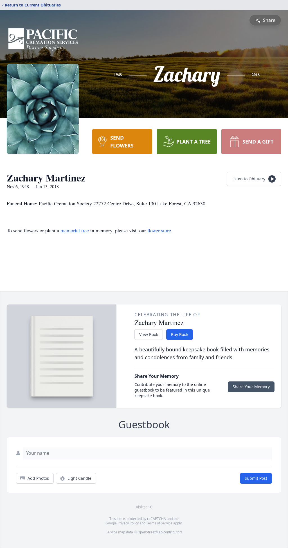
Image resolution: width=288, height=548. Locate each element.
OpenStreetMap (150, 532)
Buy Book (179, 334)
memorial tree (74, 230)
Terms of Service (159, 523)
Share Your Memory (251, 386)
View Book (148, 334)
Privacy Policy (128, 523)
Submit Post (256, 478)
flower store (159, 230)
